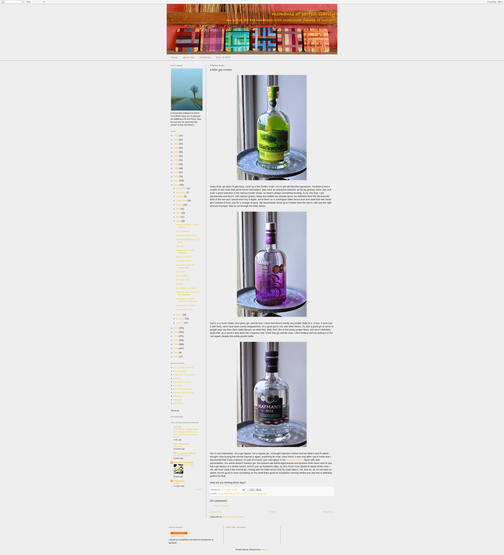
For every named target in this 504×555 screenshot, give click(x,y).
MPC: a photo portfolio (184, 453)
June (178, 213)
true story (177, 446)
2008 (176, 348)
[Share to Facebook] (257, 490)
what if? (179, 284)
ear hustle (177, 385)
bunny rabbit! (182, 276)
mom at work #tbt (184, 309)
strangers (177, 400)
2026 (176, 135)
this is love (178, 403)
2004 (176, 357)
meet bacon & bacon (185, 305)
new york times (294, 460)
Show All (199, 489)
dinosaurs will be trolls (186, 235)
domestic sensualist (183, 462)
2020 (176, 160)
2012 (176, 332)
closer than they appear (184, 375)
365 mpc (177, 427)
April (178, 221)
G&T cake (188, 465)
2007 (176, 352)
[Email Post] (243, 490)
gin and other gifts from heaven (234, 493)
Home (272, 512)
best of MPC (223, 57)
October (180, 196)
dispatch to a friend (182, 382)
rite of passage (183, 231)
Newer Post (216, 512)
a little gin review (183, 261)
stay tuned (178, 396)
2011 (176, 336)
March (179, 315)
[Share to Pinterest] (260, 490)
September (181, 200)
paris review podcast (182, 389)
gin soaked (262, 493)
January (180, 323)
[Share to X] (255, 490)
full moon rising (183, 280)
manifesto (205, 57)
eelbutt (176, 483)
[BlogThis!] (252, 490)
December (181, 188)
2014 (176, 185)
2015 (176, 180)
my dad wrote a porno (183, 392)
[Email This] (250, 490)
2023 (176, 148)
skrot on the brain (184, 257)
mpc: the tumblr (181, 444)
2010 (176, 340)
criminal (177, 378)
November (181, 192)
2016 (176, 176)
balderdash (179, 481)
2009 (176, 344)
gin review (252, 493)
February (180, 319)
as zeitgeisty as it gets (186, 288)
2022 (176, 152)
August (179, 205)
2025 (176, 140)
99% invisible (179, 371)
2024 (176, 144)
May (178, 217)
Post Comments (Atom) (233, 517)
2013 (176, 328)
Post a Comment (221, 506)
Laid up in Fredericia (182, 455)
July (178, 209)
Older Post (328, 512)
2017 (176, 172)
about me (188, 57)
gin (219, 493)
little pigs (180, 272)
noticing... (180, 246)
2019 (176, 164)
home (174, 57)
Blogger (264, 549)
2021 (176, 156)
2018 (176, 168)
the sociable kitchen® (183, 367)
